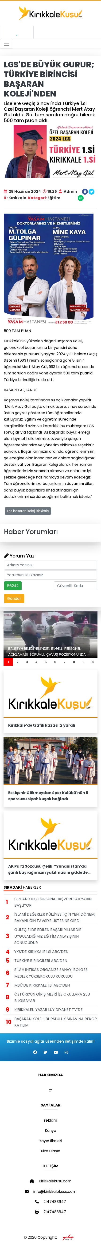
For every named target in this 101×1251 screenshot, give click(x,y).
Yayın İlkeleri (50, 1141)
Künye (50, 1130)
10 (92, 662)
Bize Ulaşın (50, 1151)
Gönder (14, 598)
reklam (50, 1120)
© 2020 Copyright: (41, 1237)
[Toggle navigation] (6, 43)
